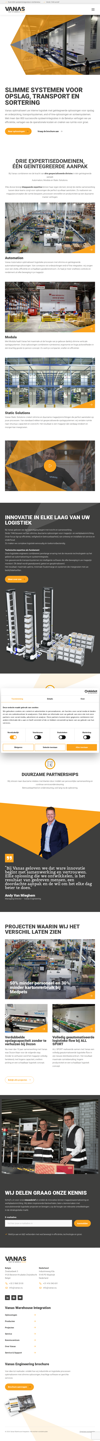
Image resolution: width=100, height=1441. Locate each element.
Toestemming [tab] (17, 699)
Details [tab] (50, 699)
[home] (15, 9)
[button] (92, 9)
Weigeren (18, 747)
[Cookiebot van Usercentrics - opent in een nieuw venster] (86, 692)
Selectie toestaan (50, 747)
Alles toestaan (82, 747)
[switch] (37, 737)
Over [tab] (83, 699)
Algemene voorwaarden (87, 1431)
